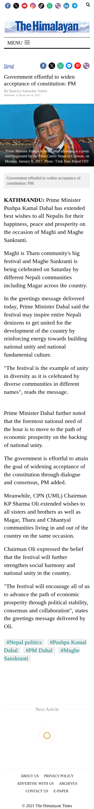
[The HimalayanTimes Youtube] (24, 5)
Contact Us (37, 791)
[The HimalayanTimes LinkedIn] (66, 5)
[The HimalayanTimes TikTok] (41, 5)
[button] (18, 43)
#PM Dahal (39, 650)
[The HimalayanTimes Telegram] (74, 5)
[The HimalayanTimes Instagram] (33, 5)
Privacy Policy (59, 776)
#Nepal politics (24, 642)
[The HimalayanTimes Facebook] (7, 5)
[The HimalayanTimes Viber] (58, 5)
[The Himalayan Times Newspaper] (47, 26)
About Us (30, 776)
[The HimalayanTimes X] (16, 5)
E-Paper (61, 791)
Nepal (9, 66)
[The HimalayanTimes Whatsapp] (49, 5)
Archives (68, 784)
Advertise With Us (35, 784)
